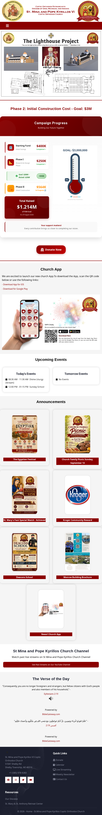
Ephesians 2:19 (51, 694)
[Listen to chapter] (51, 698)
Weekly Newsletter (65, 774)
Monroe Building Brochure (77, 577)
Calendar (59, 764)
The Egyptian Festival (24, 459)
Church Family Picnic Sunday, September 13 (77, 461)
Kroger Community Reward (77, 520)
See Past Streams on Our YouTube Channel (51, 664)
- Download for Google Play (15, 288)
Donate (59, 760)
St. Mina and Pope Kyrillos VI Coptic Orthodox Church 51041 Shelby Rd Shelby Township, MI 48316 (23, 762)
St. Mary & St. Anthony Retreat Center (24, 803)
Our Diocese (11, 798)
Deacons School (24, 577)
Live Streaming (63, 769)
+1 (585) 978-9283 (18, 772)
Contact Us (61, 779)
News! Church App (51, 634)
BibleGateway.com (51, 714)
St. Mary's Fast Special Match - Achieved (24, 520)
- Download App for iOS (13, 284)
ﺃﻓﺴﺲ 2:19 (51, 725)
